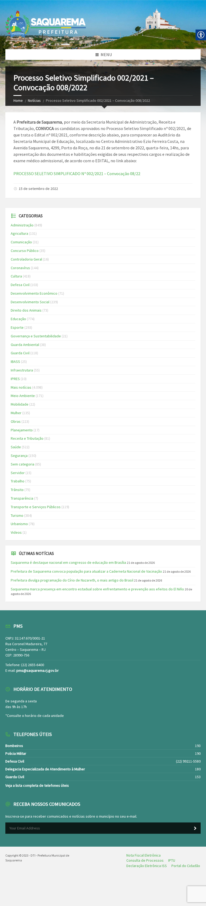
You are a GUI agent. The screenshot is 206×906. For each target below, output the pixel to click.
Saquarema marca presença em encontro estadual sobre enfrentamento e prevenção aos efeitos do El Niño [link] (97, 589)
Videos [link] (16, 532)
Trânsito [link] (17, 489)
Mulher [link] (16, 412)
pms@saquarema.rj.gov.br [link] (37, 670)
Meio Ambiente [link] (23, 395)
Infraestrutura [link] (22, 370)
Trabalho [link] (17, 481)
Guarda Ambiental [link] (25, 344)
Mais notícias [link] (21, 387)
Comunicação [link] (21, 242)
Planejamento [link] (22, 430)
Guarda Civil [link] (20, 353)
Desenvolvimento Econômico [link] (34, 293)
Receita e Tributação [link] (27, 438)
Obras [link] (16, 421)
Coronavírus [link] (20, 267)
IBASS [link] (15, 361)
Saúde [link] (16, 447)
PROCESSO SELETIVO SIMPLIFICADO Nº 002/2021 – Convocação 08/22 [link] (76, 173)
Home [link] (18, 100)
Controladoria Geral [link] (26, 259)
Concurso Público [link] (25, 250)
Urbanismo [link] (19, 523)
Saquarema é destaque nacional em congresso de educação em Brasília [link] (68, 562)
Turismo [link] (17, 515)
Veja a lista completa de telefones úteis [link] (37, 785)
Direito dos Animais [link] (26, 310)
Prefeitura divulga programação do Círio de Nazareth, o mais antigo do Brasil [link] (72, 580)
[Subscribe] (195, 828)
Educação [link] (18, 318)
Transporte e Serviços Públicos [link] (36, 506)
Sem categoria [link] (22, 464)
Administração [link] (22, 225)
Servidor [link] (18, 472)
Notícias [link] (34, 100)
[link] (143, 855)
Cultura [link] (16, 276)
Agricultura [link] (19, 233)
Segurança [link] (19, 455)
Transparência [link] (22, 498)
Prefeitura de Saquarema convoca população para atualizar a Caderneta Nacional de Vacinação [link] (86, 571)
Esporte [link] (17, 327)
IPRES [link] (15, 378)
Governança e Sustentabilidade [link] (36, 336)
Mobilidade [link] (19, 404)
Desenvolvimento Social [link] (30, 301)
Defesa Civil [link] (20, 284)
